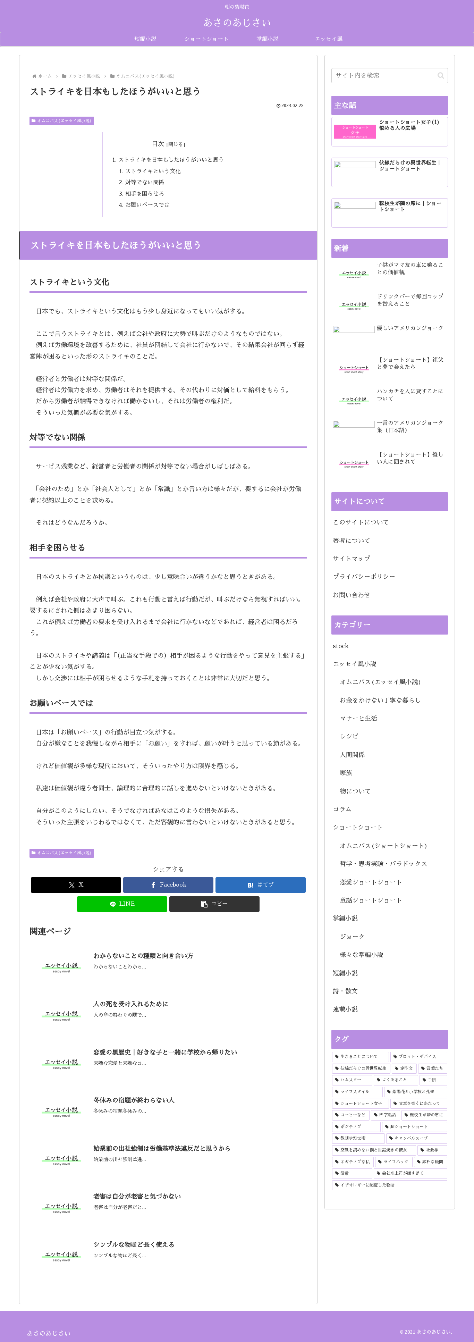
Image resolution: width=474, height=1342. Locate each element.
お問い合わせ (351, 595)
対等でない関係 (144, 182)
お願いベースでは (147, 205)
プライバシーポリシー (364, 577)
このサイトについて (361, 522)
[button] (214, 904)
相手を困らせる (144, 194)
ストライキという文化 (153, 171)
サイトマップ (351, 559)
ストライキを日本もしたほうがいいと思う (171, 160)
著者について (351, 541)
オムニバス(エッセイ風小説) (64, 121)
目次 (158, 144)
